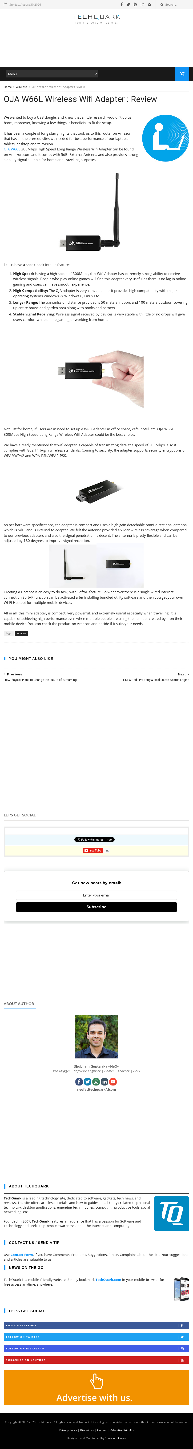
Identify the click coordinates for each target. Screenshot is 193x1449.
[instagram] (142, 4)
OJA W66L (12, 149)
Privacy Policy (68, 1430)
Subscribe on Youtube (25, 1360)
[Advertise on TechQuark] (96, 1404)
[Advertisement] (96, 52)
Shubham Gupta (115, 1438)
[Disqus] (96, 747)
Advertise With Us (122, 1430)
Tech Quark (43, 1422)
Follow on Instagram (25, 1348)
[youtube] (135, 4)
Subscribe (96, 907)
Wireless (22, 87)
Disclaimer (87, 1430)
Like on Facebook (21, 1325)
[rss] (149, 4)
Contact (102, 1430)
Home (8, 87)
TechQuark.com (108, 1279)
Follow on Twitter (23, 1337)
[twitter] (128, 4)
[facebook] (122, 4)
